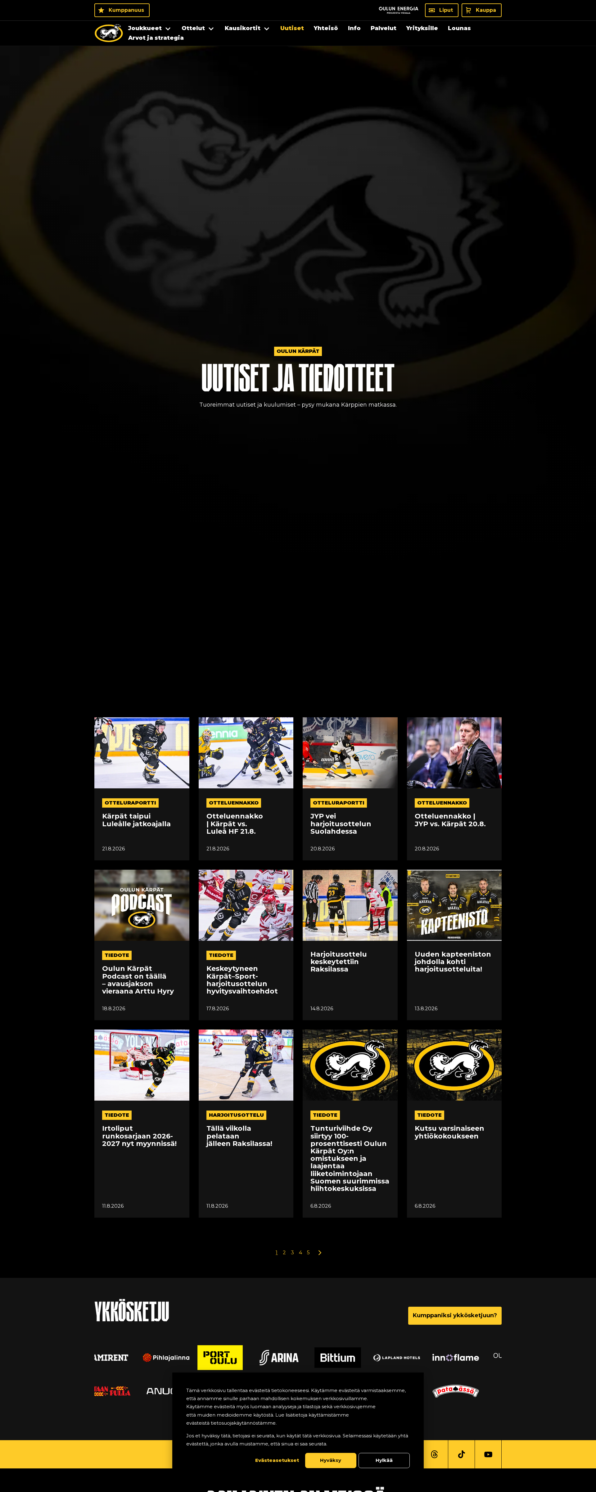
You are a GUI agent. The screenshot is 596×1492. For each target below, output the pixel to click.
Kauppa (486, 10)
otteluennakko (234, 803)
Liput (446, 10)
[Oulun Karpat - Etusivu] (108, 33)
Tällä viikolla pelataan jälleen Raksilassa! (239, 1136)
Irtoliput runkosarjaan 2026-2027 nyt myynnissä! (139, 1136)
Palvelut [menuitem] (383, 28)
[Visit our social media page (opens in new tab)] (434, 1454)
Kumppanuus (126, 10)
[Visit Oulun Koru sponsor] (415, 1357)
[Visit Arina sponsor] (180, 1357)
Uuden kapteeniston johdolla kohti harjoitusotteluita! (453, 962)
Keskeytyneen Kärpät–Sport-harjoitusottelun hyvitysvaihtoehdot (242, 980)
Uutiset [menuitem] (292, 28)
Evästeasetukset (277, 1460)
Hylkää (384, 1460)
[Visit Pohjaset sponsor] (121, 1391)
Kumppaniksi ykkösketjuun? (455, 1315)
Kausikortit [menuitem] (242, 28)
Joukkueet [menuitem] (145, 28)
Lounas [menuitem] (459, 28)
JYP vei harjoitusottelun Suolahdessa (340, 824)
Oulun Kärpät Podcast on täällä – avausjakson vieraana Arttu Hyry (138, 980)
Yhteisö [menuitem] (326, 28)
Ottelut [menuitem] (193, 28)
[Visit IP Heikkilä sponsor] (474, 1391)
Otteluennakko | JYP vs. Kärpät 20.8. (450, 820)
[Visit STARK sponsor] (474, 1357)
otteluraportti (130, 803)
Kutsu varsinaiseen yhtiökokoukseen (449, 1132)
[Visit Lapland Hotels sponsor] (298, 1357)
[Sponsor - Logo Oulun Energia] (398, 10)
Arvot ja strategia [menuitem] (156, 37)
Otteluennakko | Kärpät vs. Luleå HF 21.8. (234, 824)
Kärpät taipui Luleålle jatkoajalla (136, 820)
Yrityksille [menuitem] (422, 28)
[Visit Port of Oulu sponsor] (121, 1357)
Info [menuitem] (354, 28)
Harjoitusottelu (236, 1115)
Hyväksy (330, 1460)
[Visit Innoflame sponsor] (357, 1357)
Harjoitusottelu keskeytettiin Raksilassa (338, 962)
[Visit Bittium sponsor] (239, 1357)
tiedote (117, 955)
